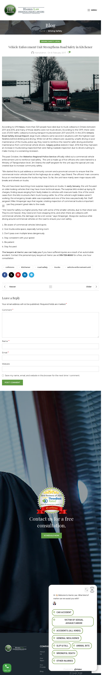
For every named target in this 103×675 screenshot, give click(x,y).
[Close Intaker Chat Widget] (92, 589)
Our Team (42, 659)
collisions (9, 267)
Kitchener (25, 267)
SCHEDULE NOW (51, 535)
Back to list (50, 286)
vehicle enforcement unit (79, 267)
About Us (42, 653)
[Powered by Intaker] (78, 669)
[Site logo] (24, 10)
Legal (57, 41)
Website (6, 364)
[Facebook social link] (4, 275)
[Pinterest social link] (18, 275)
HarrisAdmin (40, 53)
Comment (7, 310)
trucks (57, 267)
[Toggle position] (86, 589)
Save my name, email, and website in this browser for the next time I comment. (42, 375)
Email (5, 352)
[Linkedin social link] (24, 275)
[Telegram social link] (31, 275)
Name (5, 341)
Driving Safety (55, 31)
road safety (42, 267)
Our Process (43, 666)
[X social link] (11, 275)
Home (42, 31)
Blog (41, 671)
